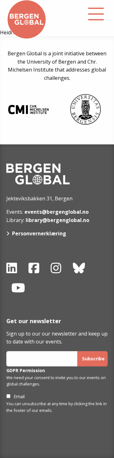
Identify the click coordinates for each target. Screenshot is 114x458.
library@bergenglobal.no (57, 220)
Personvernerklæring (39, 233)
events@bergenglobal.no (56, 211)
